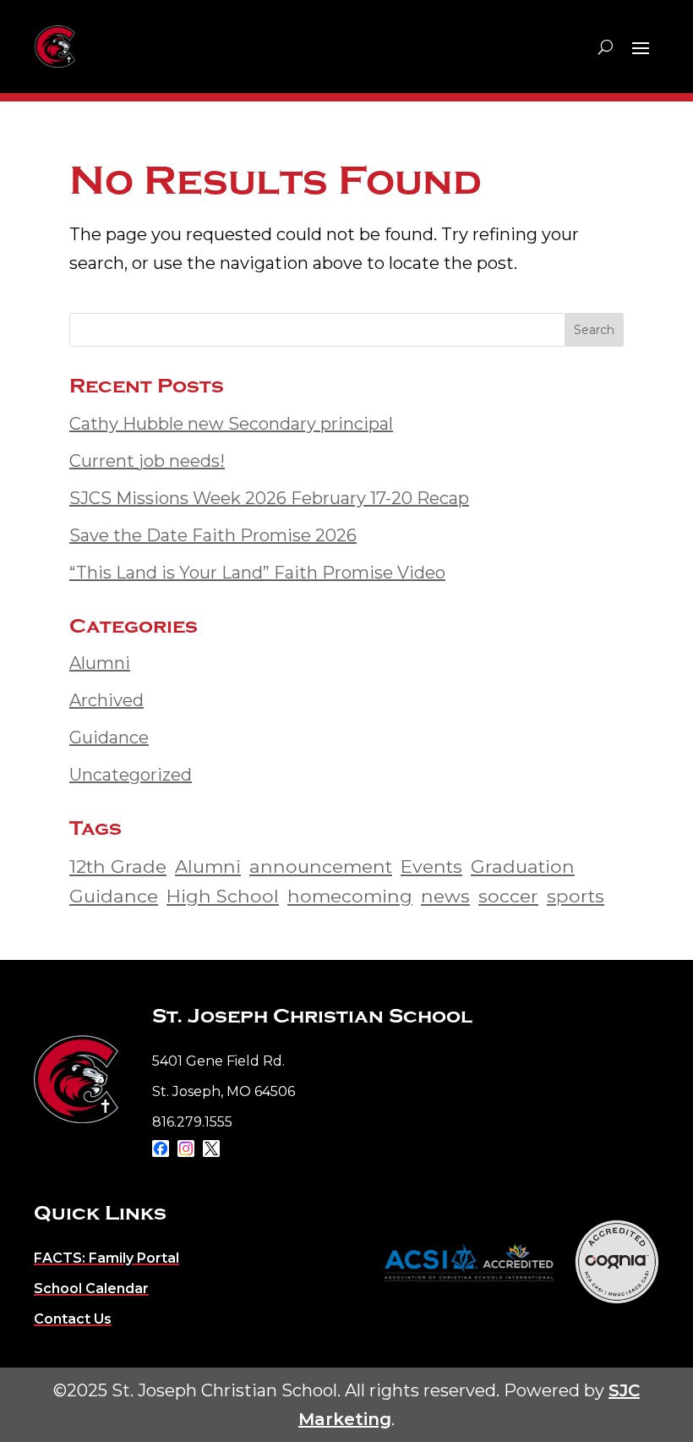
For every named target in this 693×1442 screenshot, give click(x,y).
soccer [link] (508, 896)
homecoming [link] (349, 896)
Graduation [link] (523, 866)
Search (594, 329)
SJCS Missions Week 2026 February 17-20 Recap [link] (269, 498)
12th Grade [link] (117, 866)
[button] (640, 47)
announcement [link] (320, 866)
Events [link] (431, 866)
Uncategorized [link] (130, 775)
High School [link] (222, 896)
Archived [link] (106, 700)
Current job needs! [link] (147, 461)
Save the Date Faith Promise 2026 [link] (213, 535)
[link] (76, 1079)
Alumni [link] (99, 663)
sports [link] (575, 896)
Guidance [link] (109, 737)
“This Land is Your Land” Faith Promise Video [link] (257, 572)
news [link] (445, 896)
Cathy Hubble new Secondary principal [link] (231, 424)
